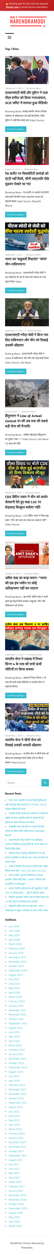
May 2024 (14, 1036)
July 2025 (14, 979)
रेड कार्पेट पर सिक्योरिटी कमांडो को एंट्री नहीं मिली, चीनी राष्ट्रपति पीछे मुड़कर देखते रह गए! (27, 178)
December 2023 (17, 1059)
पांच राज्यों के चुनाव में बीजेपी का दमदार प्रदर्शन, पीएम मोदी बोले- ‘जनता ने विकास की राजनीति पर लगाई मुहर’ (25, 879)
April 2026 (14, 940)
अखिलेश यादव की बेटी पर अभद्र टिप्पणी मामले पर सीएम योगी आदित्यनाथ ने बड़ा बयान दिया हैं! (25, 831)
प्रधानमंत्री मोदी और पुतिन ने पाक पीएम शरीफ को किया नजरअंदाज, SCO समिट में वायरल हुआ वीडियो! (26, 97)
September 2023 (18, 1067)
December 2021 (17, 1142)
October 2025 (16, 966)
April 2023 (14, 1081)
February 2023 (17, 1085)
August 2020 (16, 1213)
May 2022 (14, 1120)
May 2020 (14, 1217)
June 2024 (14, 1032)
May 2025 (14, 988)
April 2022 (14, 1125)
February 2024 (17, 1050)
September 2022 (18, 1103)
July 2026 (14, 926)
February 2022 (17, 1133)
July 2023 (14, 1076)
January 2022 (16, 1138)
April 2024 (14, 1041)
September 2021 (18, 1155)
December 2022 (17, 1089)
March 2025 (15, 997)
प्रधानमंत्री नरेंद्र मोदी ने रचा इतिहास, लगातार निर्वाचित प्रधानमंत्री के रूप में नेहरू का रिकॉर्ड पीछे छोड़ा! (26, 844)
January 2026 (16, 953)
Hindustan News (33, 88)
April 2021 (14, 1177)
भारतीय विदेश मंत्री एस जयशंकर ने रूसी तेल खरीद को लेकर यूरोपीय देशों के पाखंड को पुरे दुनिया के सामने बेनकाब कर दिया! (26, 817)
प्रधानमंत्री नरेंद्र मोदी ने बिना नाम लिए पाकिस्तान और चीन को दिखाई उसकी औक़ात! (26, 339)
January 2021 (16, 1191)
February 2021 (17, 1186)
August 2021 (16, 1160)
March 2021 (15, 1182)
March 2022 (15, 1129)
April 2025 (14, 992)
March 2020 (15, 1226)
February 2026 (17, 948)
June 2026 (14, 931)
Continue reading (15, 129)
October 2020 (16, 1204)
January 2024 (16, 1054)
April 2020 (14, 1222)
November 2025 (18, 962)
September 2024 (18, 1023)
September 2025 (18, 970)
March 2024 (15, 1045)
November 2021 (18, 1147)
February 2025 (17, 1001)
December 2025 (17, 957)
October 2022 (16, 1098)
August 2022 (16, 1107)
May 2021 (14, 1173)
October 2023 (16, 1063)
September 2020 (18, 1208)
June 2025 (14, 984)
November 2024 (18, 1014)
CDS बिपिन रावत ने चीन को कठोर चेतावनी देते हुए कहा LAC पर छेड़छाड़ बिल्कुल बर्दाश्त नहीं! (26, 502)
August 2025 (16, 975)
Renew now (12, 7)
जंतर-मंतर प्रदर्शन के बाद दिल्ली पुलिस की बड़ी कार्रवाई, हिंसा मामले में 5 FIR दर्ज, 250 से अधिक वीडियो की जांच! (25, 804)
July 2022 (14, 1111)
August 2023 (16, 1072)
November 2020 (18, 1200)
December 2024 (17, 1010)
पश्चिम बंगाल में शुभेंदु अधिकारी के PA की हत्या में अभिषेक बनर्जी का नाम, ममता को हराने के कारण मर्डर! (26, 857)
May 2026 (14, 935)
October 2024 (16, 1019)
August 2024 (16, 1028)
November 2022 (18, 1094)
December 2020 (17, 1195)
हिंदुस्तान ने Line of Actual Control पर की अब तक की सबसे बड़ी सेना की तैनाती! (26, 420)
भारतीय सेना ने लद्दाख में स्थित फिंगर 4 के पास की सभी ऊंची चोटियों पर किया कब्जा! (23, 664)
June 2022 (14, 1116)
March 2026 (15, 944)
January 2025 (16, 1006)
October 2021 (16, 1151)
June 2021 (14, 1169)
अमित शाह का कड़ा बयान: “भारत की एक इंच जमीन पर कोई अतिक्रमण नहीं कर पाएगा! (26, 583)
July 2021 (14, 1164)
